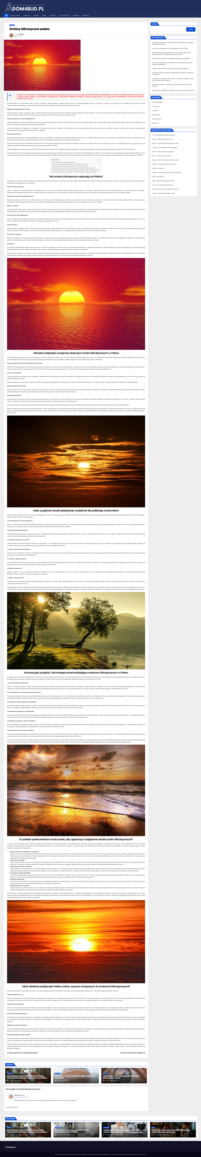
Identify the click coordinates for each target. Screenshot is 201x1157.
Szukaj (154, 24)
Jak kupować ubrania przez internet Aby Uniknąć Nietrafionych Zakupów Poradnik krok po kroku (26, 1078)
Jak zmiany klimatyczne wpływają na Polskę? (64, 162)
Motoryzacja (64, 15)
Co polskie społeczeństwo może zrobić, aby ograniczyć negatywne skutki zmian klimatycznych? (76, 169)
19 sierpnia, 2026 (13, 1134)
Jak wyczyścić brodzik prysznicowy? (168, 143)
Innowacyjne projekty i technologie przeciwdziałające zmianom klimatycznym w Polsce (74, 168)
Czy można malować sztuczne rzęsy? (168, 160)
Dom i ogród (15, 15)
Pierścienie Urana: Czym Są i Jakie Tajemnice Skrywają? (75, 1077)
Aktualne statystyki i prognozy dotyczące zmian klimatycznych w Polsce (70, 164)
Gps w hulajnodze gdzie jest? (164, 185)
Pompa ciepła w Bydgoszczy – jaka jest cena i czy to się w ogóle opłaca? (173, 90)
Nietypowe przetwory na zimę (166, 193)
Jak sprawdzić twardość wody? (167, 164)
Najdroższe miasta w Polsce (165, 139)
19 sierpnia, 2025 (110, 1134)
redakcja (21, 34)
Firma (44, 15)
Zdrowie (76, 15)
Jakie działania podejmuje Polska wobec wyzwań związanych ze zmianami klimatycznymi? (75, 171)
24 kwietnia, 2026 (61, 1134)
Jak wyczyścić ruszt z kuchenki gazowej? (23, 1053)
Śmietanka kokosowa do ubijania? (165, 135)
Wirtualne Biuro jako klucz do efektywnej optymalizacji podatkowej (171, 58)
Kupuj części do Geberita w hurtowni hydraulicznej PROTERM (170, 48)
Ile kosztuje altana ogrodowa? (165, 151)
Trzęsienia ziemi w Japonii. (163, 156)
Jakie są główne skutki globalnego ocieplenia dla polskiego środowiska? (70, 166)
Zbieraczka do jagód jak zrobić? (166, 180)
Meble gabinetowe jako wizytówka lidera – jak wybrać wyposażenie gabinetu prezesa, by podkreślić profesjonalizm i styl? (124, 1132)
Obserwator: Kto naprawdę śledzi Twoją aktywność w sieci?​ (121, 1077)
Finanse (36, 15)
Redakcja (85, 15)
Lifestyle (26, 15)
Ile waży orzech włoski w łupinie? (132, 1053)
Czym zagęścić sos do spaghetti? (167, 147)
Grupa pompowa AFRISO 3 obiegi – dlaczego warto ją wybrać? (170, 68)
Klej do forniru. (160, 176)
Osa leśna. (162, 168)
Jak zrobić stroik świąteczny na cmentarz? (169, 172)
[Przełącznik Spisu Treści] (98, 160)
